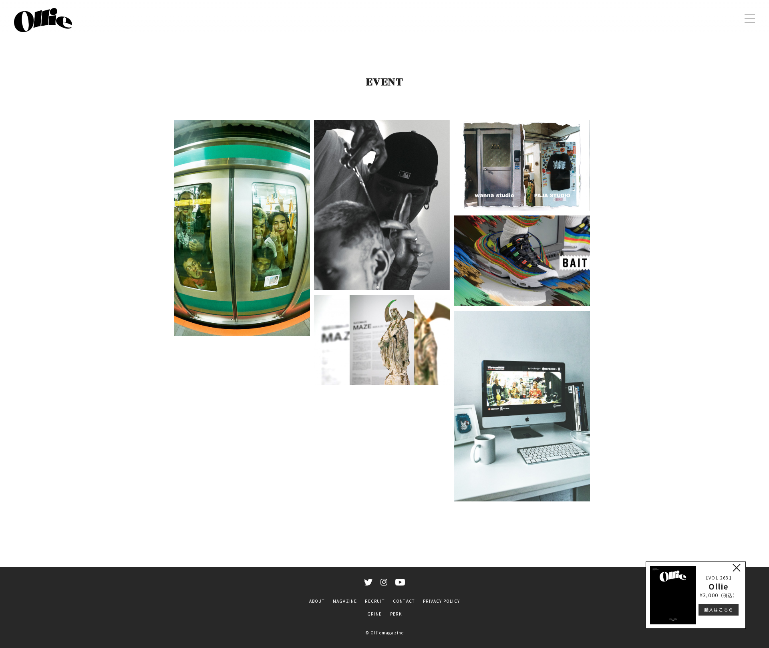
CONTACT (404, 601)
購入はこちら (718, 609)
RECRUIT (374, 601)
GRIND (374, 614)
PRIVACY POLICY (441, 601)
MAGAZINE (345, 601)
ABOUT (317, 601)
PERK (396, 614)
